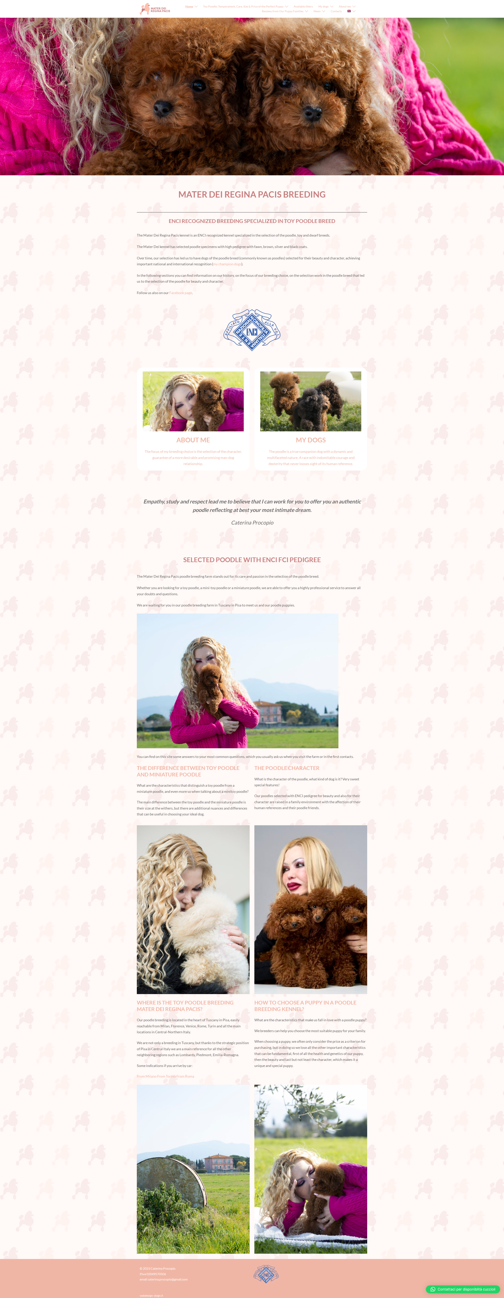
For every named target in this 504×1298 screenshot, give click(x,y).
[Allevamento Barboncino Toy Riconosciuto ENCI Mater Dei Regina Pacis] (155, 8)
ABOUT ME (193, 440)
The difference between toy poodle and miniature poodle (188, 771)
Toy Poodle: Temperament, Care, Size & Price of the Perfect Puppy (243, 6)
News (317, 11)
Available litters (303, 6)
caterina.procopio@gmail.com (168, 1279)
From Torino (166, 1076)
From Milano (147, 1076)
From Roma (185, 1076)
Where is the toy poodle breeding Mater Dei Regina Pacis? (185, 1005)
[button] (463, 1289)
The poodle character (287, 768)
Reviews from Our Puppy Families (282, 11)
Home (189, 6)
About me (345, 6)
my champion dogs (227, 264)
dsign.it (158, 1295)
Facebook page (180, 293)
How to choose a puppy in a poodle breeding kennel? (305, 1005)
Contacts (336, 11)
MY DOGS (311, 440)
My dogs (323, 6)
